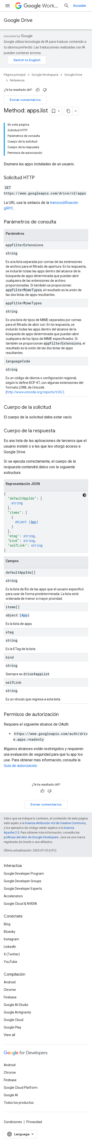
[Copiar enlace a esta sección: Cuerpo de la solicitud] (55, 407)
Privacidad (34, 1122)
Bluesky (9, 931)
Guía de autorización (20, 765)
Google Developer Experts (23, 888)
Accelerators (13, 896)
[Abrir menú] (7, 5)
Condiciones (13, 1122)
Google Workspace (45, 74)
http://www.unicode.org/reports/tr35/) (35, 392)
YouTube (10, 962)
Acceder (79, 6)
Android (10, 982)
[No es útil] (44, 89)
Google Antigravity (17, 1012)
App (33, 522)
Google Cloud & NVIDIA (20, 904)
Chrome (10, 990)
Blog (7, 924)
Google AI (11, 1095)
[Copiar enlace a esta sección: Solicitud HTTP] (39, 178)
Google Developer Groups (22, 881)
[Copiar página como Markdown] (68, 111)
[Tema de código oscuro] (84, 495)
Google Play (12, 1027)
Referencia (17, 80)
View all (9, 1035)
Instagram (11, 939)
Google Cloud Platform (21, 1087)
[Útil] (37, 89)
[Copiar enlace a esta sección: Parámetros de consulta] (61, 222)
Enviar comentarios (25, 100)
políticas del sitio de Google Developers (31, 837)
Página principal (14, 74)
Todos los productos (19, 1102)
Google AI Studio (16, 1005)
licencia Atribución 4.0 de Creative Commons (55, 823)
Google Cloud (13, 1020)
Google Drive (18, 20)
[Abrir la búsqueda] (66, 5)
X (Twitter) (12, 954)
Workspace (51, 6)
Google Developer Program (24, 873)
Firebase (10, 997)
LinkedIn (10, 947)
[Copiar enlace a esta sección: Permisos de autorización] (63, 715)
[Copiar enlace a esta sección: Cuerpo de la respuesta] (60, 431)
